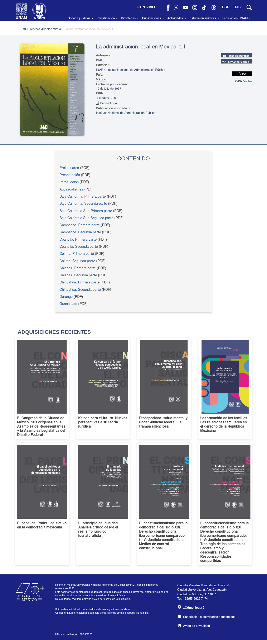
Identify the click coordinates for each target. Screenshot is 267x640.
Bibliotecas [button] (129, 18)
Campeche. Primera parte (79, 224)
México (101, 79)
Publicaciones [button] (152, 18)
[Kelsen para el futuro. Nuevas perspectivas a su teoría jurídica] (103, 388)
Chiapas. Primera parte (77, 267)
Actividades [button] (175, 18)
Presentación (69, 174)
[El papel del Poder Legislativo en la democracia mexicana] (42, 504)
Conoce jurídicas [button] (79, 18)
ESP (225, 7)
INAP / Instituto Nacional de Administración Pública (130, 69)
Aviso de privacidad (196, 625)
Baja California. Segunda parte (83, 203)
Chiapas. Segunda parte (78, 274)
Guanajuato (68, 303)
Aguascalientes (71, 189)
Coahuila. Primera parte (78, 239)
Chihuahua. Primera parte (79, 281)
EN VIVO (147, 7)
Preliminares (69, 167)
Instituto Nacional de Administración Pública (125, 112)
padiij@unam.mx (139, 612)
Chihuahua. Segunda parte (80, 289)
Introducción (69, 181)
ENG (237, 6)
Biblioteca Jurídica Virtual (44, 29)
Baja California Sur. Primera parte (85, 210)
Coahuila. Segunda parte (78, 246)
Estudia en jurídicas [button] (203, 18)
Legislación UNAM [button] (235, 18)
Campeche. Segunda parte (80, 231)
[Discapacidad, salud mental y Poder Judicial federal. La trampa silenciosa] (164, 388)
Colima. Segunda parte (77, 260)
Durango (66, 296)
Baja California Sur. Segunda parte (86, 217)
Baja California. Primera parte (82, 196)
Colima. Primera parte (76, 253)
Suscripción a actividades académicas (209, 616)
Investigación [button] (106, 18)
